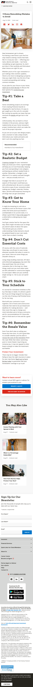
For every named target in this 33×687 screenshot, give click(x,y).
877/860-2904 (9, 610)
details (13, 115)
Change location (19, 574)
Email (3, 529)
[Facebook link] (11, 579)
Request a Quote (16, 386)
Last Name (4, 521)
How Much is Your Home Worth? (14, 147)
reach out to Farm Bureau (10, 88)
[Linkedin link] (16, 579)
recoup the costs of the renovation (14, 338)
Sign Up (27, 532)
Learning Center (7, 6)
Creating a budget (8, 162)
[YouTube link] (21, 579)
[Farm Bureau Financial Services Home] (9, 2)
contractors (17, 262)
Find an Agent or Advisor (16, 391)
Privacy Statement (6, 680)
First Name (4, 514)
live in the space (22, 215)
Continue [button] (6, 684)
